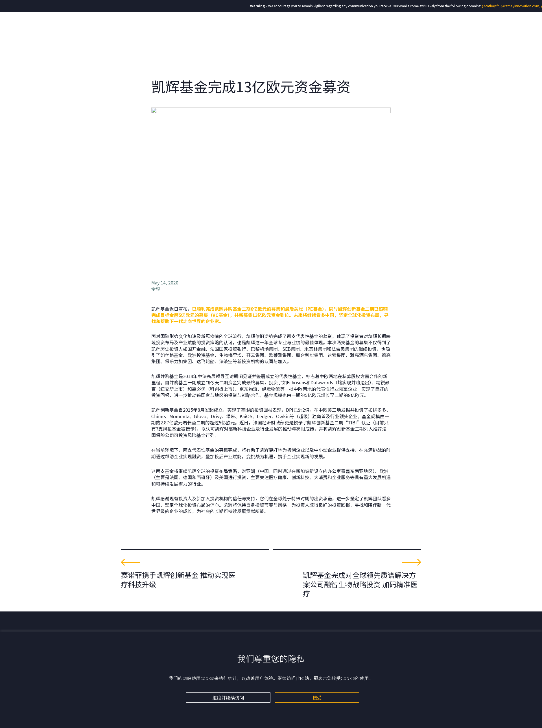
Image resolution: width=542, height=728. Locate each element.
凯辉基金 (332, 28)
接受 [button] (317, 697)
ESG (375, 28)
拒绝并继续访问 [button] (228, 697)
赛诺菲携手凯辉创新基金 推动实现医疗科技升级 (178, 579)
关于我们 (279, 28)
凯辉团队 (305, 28)
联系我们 (424, 28)
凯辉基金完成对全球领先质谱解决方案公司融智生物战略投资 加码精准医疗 (360, 584)
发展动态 (397, 28)
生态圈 (356, 28)
